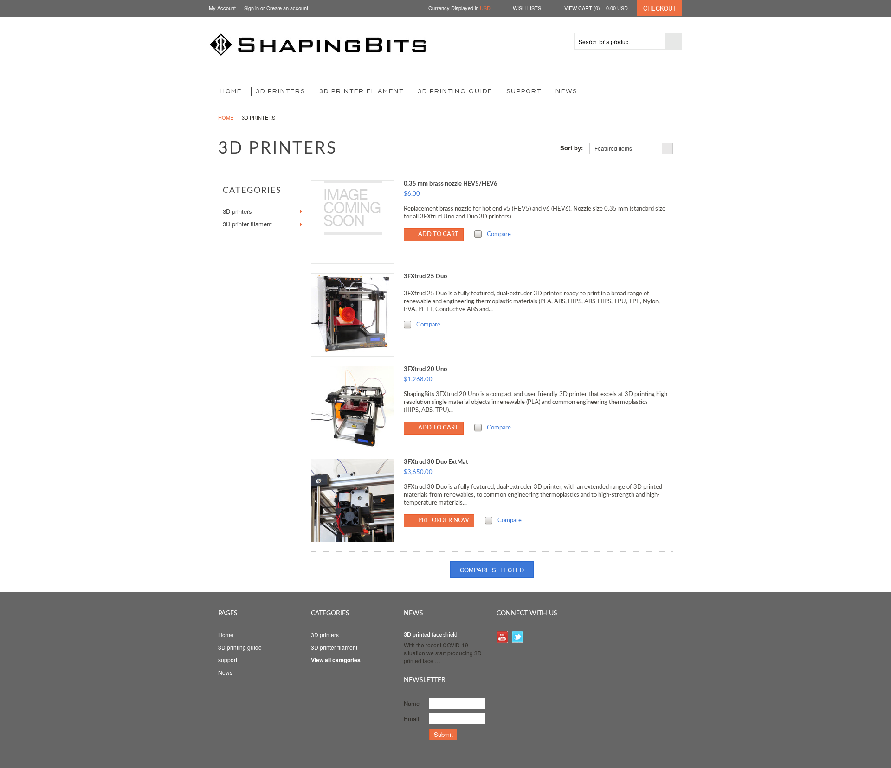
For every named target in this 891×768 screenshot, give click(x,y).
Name (412, 703)
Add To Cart (438, 234)
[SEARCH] (673, 41)
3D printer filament (361, 91)
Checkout (659, 8)
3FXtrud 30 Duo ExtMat (436, 462)
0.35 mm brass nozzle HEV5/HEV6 (450, 184)
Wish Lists (527, 8)
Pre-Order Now (443, 521)
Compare (499, 234)
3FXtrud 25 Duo (425, 277)
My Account (222, 8)
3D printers (280, 91)
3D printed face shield (431, 635)
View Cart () (596, 8)
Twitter (517, 637)
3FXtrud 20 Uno (425, 369)
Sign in (251, 8)
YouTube (502, 637)
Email (411, 718)
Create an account (287, 8)
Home (225, 117)
